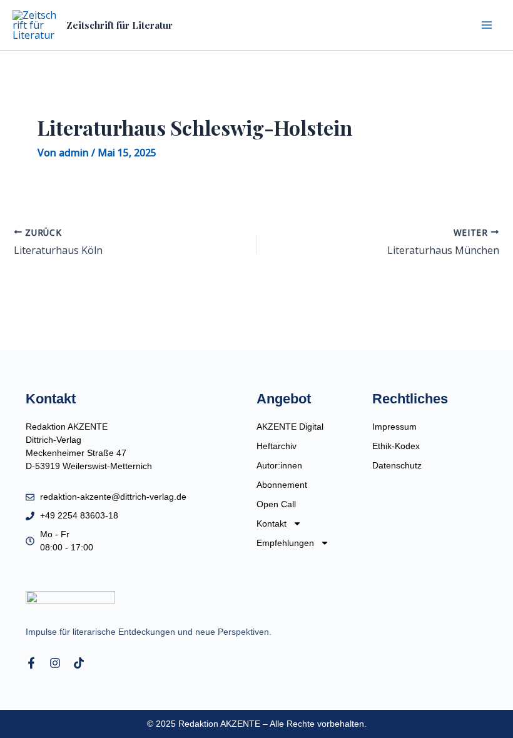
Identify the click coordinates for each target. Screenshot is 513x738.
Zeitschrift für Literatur (119, 25)
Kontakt (271, 523)
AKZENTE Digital (289, 427)
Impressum (394, 427)
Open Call (276, 504)
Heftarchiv (276, 446)
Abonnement (281, 485)
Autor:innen (279, 465)
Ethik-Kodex (396, 446)
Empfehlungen (285, 543)
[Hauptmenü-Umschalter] (486, 25)
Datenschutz (397, 465)
